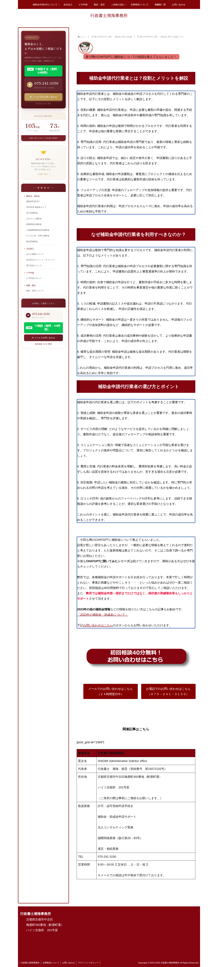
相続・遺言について (35, 291)
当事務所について (51, 963)
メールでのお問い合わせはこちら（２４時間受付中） (110, 691)
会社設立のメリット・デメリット (40, 260)
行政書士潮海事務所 (30, 963)
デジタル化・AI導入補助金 (37, 236)
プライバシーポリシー (88, 963)
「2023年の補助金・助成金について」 (102, 614)
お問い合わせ (68, 963)
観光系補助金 (32, 242)
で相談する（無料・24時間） (44, 70)
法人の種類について (35, 254)
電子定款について (34, 266)
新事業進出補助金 (34, 224)
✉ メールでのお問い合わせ (43, 97)
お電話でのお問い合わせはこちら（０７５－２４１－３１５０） (168, 691)
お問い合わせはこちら (98, 625)
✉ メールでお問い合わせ (43, 338)
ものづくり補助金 (34, 219)
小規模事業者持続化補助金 (37, 230)
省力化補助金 (32, 213)
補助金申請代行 (33, 201)
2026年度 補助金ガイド (36, 207)
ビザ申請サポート (34, 278)
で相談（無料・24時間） (43, 327)
